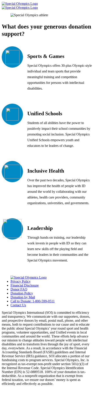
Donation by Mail (22, 297)
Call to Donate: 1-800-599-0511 (32, 301)
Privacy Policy (20, 281)
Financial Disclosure (24, 285)
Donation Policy (21, 293)
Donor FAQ (18, 289)
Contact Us (18, 305)
